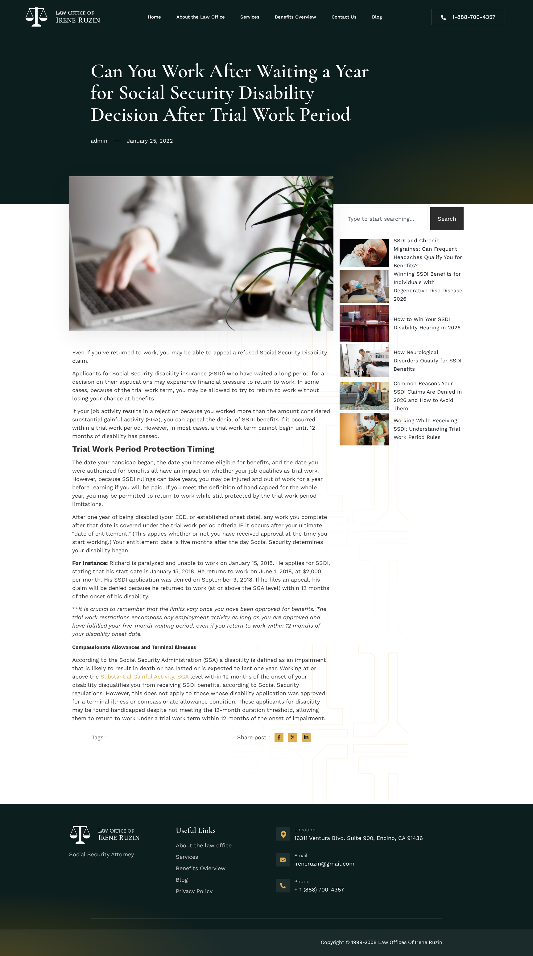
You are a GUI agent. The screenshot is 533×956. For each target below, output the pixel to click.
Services (249, 17)
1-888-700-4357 (473, 17)
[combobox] (384, 218)
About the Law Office (200, 17)
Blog (377, 17)
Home (154, 17)
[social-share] (279, 737)
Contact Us (344, 17)
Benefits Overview (295, 17)
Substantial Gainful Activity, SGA (144, 676)
